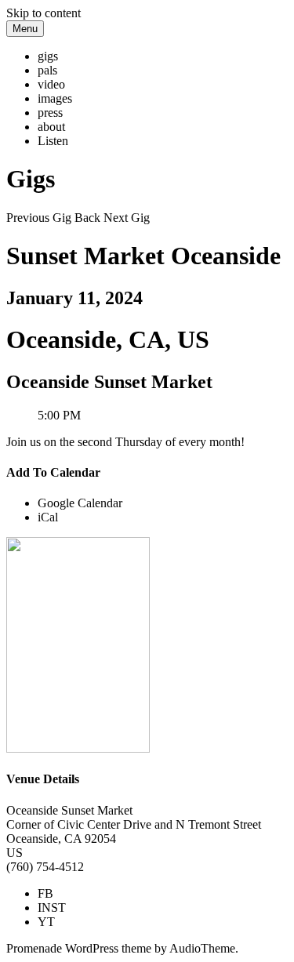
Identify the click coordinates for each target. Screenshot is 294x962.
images (55, 98)
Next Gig (126, 217)
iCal (48, 517)
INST (52, 907)
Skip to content (43, 13)
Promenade (34, 948)
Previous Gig (38, 217)
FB (45, 893)
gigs (48, 56)
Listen (53, 140)
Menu (25, 28)
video (51, 84)
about (51, 126)
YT (46, 921)
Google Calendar (80, 503)
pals (47, 70)
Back (87, 217)
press (50, 112)
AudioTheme (202, 948)
